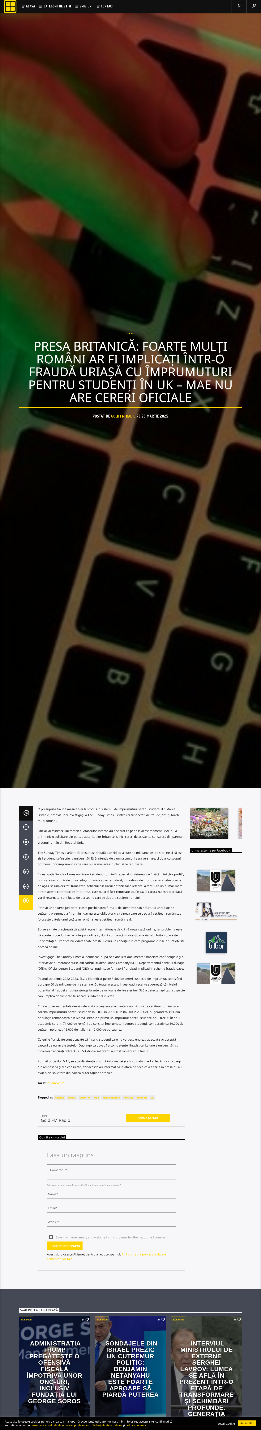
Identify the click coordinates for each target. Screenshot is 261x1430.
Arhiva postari (148, 1175)
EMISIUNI (86, 6)
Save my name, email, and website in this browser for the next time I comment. (112, 1295)
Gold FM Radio (123, 443)
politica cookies (136, 1425)
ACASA (30, 6)
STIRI (130, 360)
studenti (142, 1155)
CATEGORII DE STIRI (57, 6)
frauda (72, 1155)
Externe (26, 1377)
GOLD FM (84, 1155)
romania (128, 1155)
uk (152, 1155)
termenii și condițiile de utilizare (52, 1425)
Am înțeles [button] (247, 1423)
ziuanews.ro (55, 1141)
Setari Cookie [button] (226, 1423)
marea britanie (111, 1155)
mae (96, 1155)
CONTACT (107, 6)
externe (59, 1155)
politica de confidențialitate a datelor (98, 1425)
